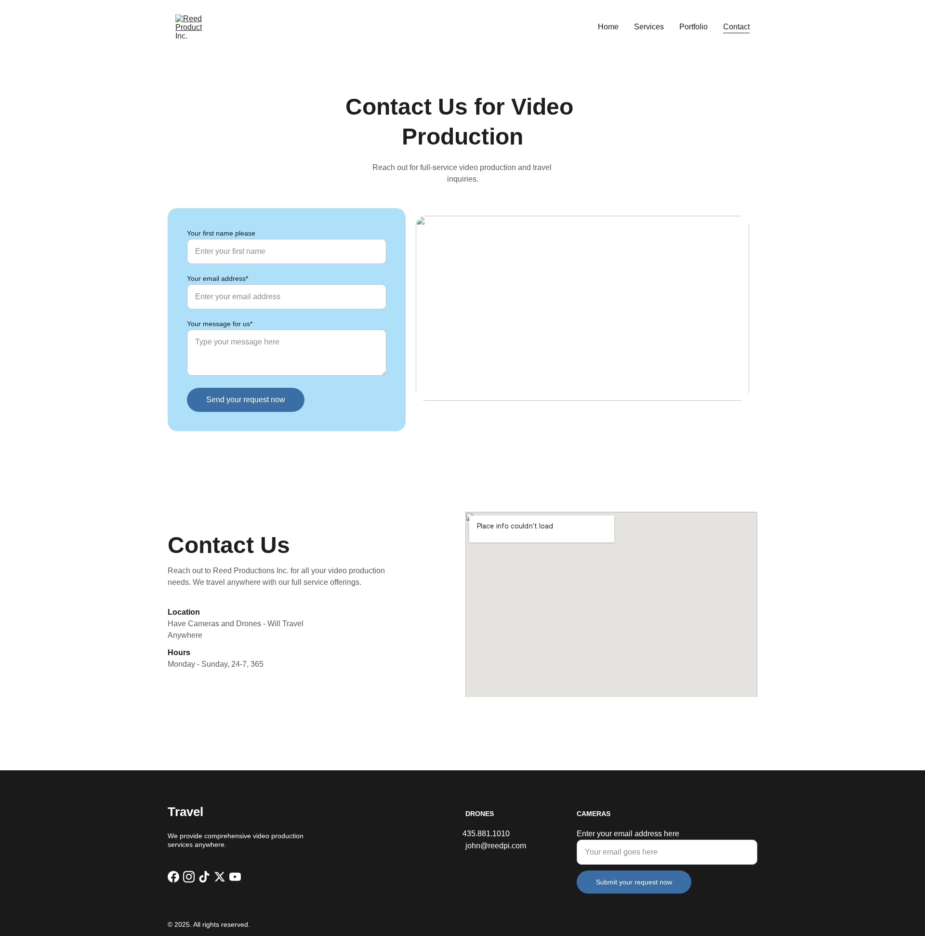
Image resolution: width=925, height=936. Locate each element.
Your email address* (217, 278)
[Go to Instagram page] (189, 877)
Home (608, 27)
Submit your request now (634, 882)
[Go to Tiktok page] (204, 877)
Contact (736, 27)
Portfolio (693, 27)
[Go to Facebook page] (173, 877)
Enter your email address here (628, 834)
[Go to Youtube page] (235, 877)
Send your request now (245, 399)
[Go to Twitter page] (219, 877)
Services (649, 27)
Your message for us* (219, 324)
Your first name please (221, 233)
